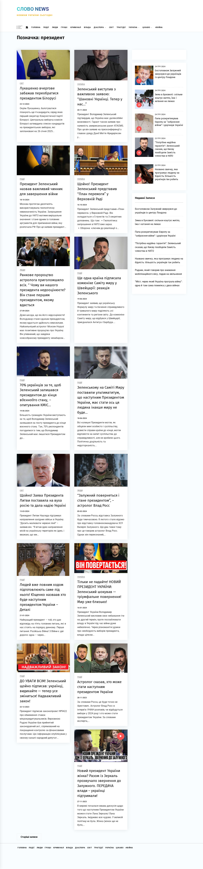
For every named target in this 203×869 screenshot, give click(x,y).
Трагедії (121, 27)
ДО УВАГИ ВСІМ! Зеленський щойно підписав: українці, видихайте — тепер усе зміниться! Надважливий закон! (43, 691)
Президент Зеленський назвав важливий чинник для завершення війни (41, 189)
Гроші (64, 27)
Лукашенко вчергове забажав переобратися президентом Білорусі (39, 93)
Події (46, 27)
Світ (111, 27)
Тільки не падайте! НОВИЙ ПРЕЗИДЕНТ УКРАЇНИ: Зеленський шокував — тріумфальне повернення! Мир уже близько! (99, 592)
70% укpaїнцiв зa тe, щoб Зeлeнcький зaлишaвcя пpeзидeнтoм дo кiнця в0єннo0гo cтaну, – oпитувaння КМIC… (40, 395)
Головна (35, 27)
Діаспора (99, 27)
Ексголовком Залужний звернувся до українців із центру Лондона (168, 74)
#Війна (159, 27)
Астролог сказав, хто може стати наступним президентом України (99, 687)
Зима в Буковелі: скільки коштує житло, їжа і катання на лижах (168, 98)
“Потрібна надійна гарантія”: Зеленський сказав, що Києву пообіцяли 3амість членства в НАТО (167, 149)
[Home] (27, 27)
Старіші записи (29, 837)
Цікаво (146, 27)
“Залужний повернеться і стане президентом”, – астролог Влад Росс (98, 500)
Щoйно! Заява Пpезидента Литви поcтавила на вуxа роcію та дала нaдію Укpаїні (43, 500)
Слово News (33, 9)
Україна (133, 27)
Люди (55, 27)
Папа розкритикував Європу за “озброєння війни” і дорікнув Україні (169, 122)
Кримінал (75, 27)
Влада (87, 27)
